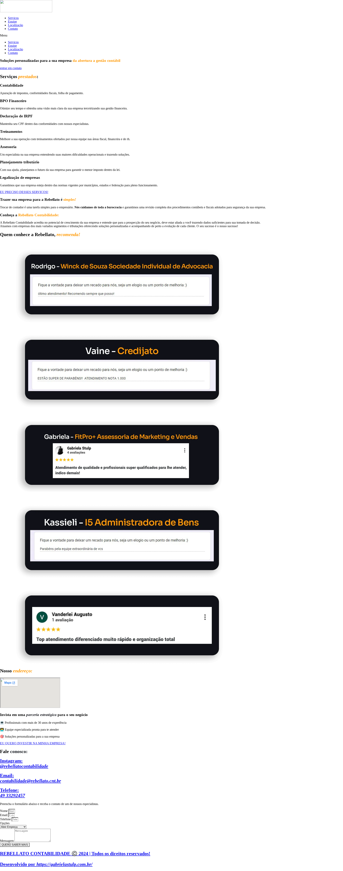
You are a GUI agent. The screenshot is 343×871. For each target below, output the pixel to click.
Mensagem (7, 840)
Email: (30, 778)
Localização (15, 25)
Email (4, 815)
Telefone (6, 819)
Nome (4, 811)
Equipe (12, 21)
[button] (171, 35)
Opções (5, 823)
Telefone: (12, 793)
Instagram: (24, 763)
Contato (13, 28)
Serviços (13, 18)
